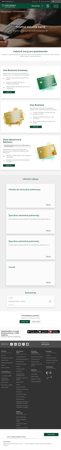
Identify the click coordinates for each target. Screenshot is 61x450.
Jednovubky (34, 374)
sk (53, 1)
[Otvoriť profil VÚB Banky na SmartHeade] (27, 344)
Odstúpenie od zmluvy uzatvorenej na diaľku (22, 402)
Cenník (18, 366)
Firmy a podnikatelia (6, 11)
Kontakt (35, 1)
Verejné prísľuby (20, 387)
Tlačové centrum (50, 362)
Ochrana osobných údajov (21, 420)
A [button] (47, 377)
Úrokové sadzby (20, 369)
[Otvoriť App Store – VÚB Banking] (43, 331)
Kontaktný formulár (51, 358)
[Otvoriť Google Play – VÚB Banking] (32, 331)
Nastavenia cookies (21, 394)
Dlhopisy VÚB (19, 382)
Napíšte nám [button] (24, 321)
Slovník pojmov (20, 399)
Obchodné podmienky (22, 359)
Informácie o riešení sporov (21, 424)
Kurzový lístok (20, 361)
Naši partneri (4, 382)
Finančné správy (35, 359)
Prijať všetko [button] (51, 434)
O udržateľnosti (5, 376)
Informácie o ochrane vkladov (22, 378)
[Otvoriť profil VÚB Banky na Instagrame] (23, 344)
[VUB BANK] (9, 6)
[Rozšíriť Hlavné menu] (48, 6)
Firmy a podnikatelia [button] (7, 1)
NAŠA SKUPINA (36, 6)
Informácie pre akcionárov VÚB (20, 374)
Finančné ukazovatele (37, 356)
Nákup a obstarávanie (7, 362)
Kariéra (3, 365)
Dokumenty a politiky (6, 385)
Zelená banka (34, 376)
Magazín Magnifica (36, 381)
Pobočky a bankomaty (52, 360)
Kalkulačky (19, 371)
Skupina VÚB (4, 360)
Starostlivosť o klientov (7, 358)
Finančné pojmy (20, 396)
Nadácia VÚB (4, 387)
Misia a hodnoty (5, 367)
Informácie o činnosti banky (36, 364)
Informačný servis (21, 356)
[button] (42, 6)
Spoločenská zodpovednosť (5, 379)
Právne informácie (21, 417)
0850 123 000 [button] (36, 321)
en (58, 1)
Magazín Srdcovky (36, 379)
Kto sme (3, 355)
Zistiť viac (48, 204)
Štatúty (18, 384)
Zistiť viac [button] (9, 92)
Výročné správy (35, 361)
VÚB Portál (19, 392)
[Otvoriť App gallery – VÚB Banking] (54, 331)
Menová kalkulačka (21, 364)
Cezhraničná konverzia (22, 389)
